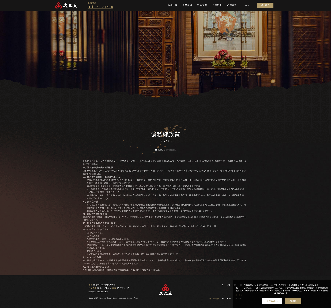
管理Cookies (272, 301)
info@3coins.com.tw (98, 291)
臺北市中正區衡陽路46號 (102, 284)
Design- (129, 298)
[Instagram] (229, 285)
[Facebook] (222, 285)
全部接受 (293, 301)
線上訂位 (265, 5)
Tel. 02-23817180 (100, 7)
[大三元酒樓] (66, 5)
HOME (160, 150)
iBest (136, 298)
